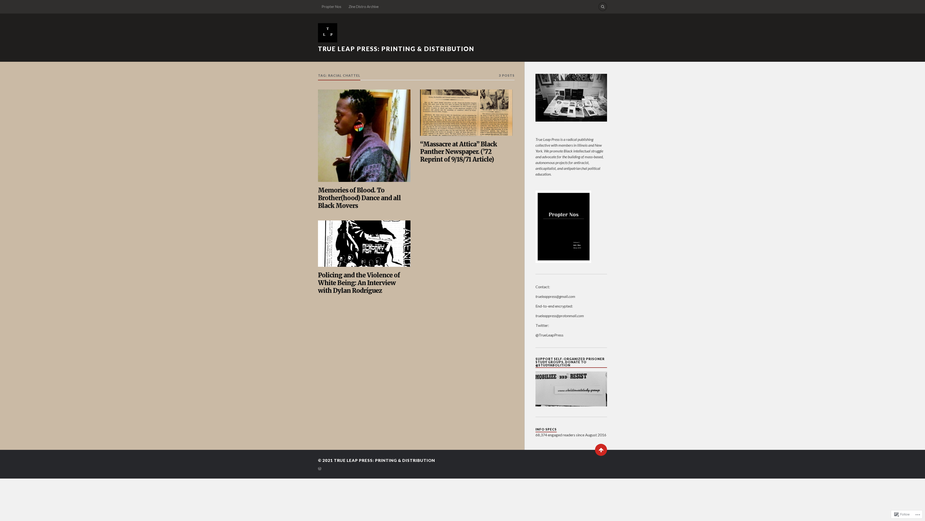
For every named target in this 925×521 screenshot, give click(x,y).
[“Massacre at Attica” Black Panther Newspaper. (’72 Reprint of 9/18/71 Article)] (466, 112)
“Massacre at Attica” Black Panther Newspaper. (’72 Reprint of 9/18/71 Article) (458, 152)
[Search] (602, 6)
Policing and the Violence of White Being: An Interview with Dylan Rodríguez (359, 283)
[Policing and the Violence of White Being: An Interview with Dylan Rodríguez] (364, 243)
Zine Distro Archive (364, 7)
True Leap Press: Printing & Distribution (396, 48)
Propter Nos (331, 7)
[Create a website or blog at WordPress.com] (319, 469)
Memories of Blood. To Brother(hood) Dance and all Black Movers (359, 198)
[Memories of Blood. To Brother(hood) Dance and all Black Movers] (364, 135)
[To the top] (601, 450)
